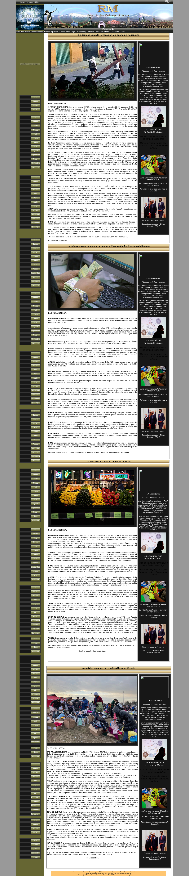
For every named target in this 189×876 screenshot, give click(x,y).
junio (35, 608)
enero (35, 665)
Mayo (35, 138)
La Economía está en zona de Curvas (153, 130)
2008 (35, 639)
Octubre (35, 159)
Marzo (35, 110)
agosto (35, 616)
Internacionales (37, 32)
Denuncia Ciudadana (111, 32)
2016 (35, 411)
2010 (35, 709)
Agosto (35, 151)
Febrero (35, 105)
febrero (35, 669)
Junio (35, 142)
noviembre (36, 516)
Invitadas (98, 32)
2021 (35, 118)
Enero (35, 101)
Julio (35, 147)
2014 (35, 530)
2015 (35, 471)
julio (35, 612)
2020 (35, 177)
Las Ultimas (25, 32)
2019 (35, 240)
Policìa (56, 32)
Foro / (123, 32)
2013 (35, 587)
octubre (35, 571)
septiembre (35, 621)
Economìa (48, 32)
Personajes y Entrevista (85, 32)
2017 (35, 353)
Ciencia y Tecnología (67, 32)
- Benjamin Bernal (153, 67)
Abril (35, 134)
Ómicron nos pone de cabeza (153, 220)
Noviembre (35, 163)
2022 (35, 97)
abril (35, 600)
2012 (35, 820)
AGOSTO (34, 797)
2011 (35, 764)
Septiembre (35, 155)
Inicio (18, 32)
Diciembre (35, 167)
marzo (35, 592)
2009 (35, 661)
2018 (35, 293)
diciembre (35, 520)
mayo (35, 604)
